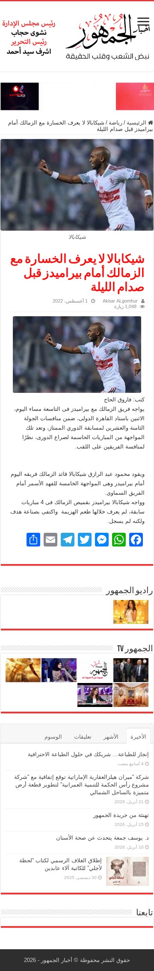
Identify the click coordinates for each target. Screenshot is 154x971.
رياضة (115, 122)
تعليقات (83, 736)
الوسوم (53, 736)
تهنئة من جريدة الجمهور (121, 815)
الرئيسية (137, 122)
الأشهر (111, 736)
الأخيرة (138, 736)
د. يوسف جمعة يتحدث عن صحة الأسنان (102, 837)
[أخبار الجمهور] (77, 34)
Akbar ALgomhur (120, 300)
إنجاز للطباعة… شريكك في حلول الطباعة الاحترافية (88, 754)
